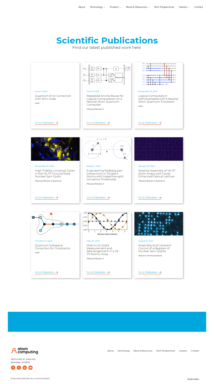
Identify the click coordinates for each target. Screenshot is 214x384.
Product (114, 7)
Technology (96, 7)
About (81, 7)
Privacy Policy (193, 379)
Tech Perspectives (164, 7)
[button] (46, 123)
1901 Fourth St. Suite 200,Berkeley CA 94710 (23, 360)
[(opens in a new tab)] (55, 74)
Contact (198, 7)
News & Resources (136, 7)
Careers (183, 7)
